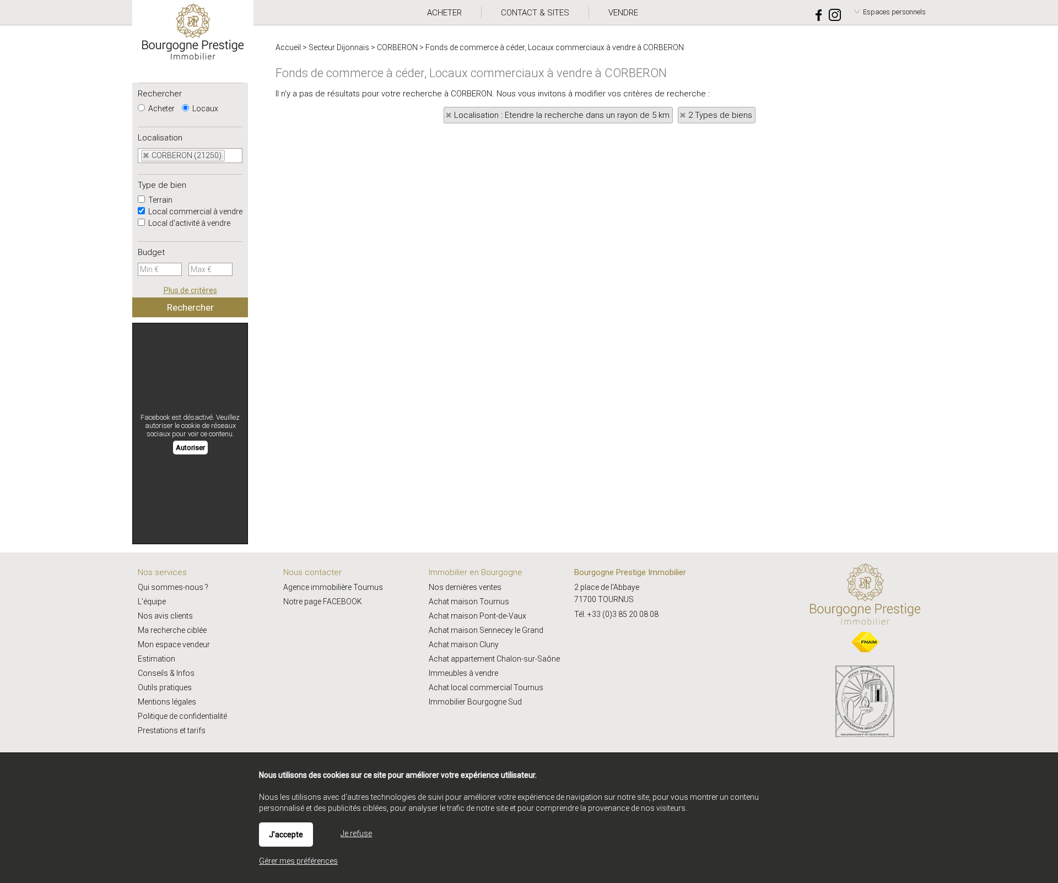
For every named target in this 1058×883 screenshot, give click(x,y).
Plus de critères (190, 290)
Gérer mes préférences (298, 861)
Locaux (204, 108)
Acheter (161, 108)
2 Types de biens (720, 115)
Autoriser (190, 447)
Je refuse (356, 833)
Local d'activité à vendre (188, 223)
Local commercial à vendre (194, 211)
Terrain (159, 200)
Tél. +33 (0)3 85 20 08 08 (616, 614)
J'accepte (286, 834)
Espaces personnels (894, 12)
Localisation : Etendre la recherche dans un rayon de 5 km (562, 115)
